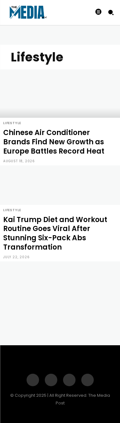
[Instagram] (51, 380)
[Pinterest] (69, 380)
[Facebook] (33, 380)
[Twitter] (87, 380)
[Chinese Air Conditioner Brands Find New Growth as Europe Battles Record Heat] (60, 117)
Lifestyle (12, 123)
